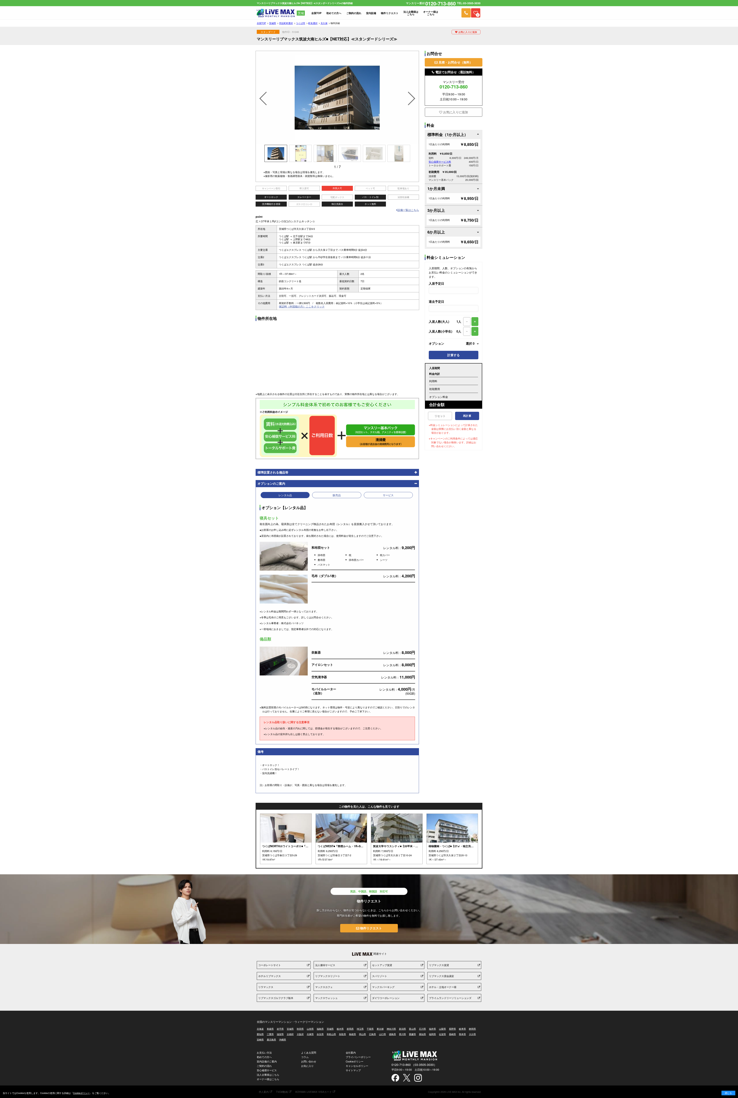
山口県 (382, 1034)
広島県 (372, 1034)
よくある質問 (308, 1052)
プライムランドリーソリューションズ (450, 998)
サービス (388, 495)
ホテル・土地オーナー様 (442, 987)
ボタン (728, 1093)
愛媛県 (412, 1034)
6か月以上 (436, 232)
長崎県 (452, 1034)
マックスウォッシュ (326, 998)
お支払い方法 (264, 1052)
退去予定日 (436, 301)
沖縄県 (282, 1039)
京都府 (290, 1034)
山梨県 (442, 1029)
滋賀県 (280, 1034)
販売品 (337, 495)
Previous (262, 93)
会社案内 (351, 1052)
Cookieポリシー (354, 1061)
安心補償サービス (267, 1070)
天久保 (324, 23)
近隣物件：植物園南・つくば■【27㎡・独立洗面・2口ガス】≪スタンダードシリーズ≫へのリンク (452, 839)
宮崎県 (260, 1039)
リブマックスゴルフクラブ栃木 (275, 998)
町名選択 (312, 23)
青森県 (270, 1029)
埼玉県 (360, 1029)
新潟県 (402, 1029)
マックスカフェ (324, 987)
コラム (305, 1057)
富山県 (412, 1029)
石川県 (422, 1029)
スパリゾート (379, 976)
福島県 (320, 1029)
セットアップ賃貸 (382, 965)
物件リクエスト (371, 928)
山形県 (310, 1029)
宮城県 (290, 1029)
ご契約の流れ (264, 1066)
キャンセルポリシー (357, 1066)
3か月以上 (436, 210)
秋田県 (300, 1029)
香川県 (402, 1034)
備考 (261, 751)
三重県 (270, 1034)
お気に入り (307, 1066)
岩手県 (280, 1029)
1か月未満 (436, 188)
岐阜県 (462, 1029)
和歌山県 (331, 1034)
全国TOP (261, 23)
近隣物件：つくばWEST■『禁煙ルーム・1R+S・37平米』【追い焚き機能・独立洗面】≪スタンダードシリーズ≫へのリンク (341, 839)
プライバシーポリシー (358, 1057)
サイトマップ (353, 1070)
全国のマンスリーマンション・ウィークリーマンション (290, 1022)
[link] (466, 13)
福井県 (432, 1029)
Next (412, 93)
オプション (452, 343)
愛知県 (260, 1034)
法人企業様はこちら (268, 1074)
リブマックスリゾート (327, 976)
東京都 (380, 1029)
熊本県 (462, 1034)
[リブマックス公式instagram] (418, 1078)
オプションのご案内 (271, 483)
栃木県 (340, 1029)
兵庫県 (310, 1034)
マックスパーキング (383, 987)
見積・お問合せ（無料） (456, 62)
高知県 (422, 1034)
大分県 (472, 1034)
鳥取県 (342, 1034)
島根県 (352, 1034)
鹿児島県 (271, 1039)
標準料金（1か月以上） (447, 134)
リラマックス (265, 987)
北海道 (260, 1029)
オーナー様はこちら (268, 1079)
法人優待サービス (325, 965)
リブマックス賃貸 (439, 965)
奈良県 (320, 1034)
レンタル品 (285, 495)
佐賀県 (442, 1034)
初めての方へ (264, 1057)
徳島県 (392, 1034)
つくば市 (300, 23)
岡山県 (362, 1034)
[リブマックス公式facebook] (395, 1078)
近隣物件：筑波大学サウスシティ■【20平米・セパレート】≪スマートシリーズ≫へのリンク (396, 839)
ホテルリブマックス (269, 976)
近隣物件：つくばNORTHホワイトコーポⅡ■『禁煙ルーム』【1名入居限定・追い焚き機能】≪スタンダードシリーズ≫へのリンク (286, 839)
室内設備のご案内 (267, 1061)
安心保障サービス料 (440, 161)
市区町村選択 (286, 23)
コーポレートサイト (269, 965)
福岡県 (432, 1034)
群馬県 (350, 1029)
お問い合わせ (308, 1061)
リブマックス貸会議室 (441, 976)
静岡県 (472, 1029)
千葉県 (370, 1029)
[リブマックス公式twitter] (406, 1078)
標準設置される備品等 (273, 472)
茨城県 (272, 23)
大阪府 (300, 1034)
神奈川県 (391, 1029)
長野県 (452, 1029)
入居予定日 (436, 283)
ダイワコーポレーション (386, 998)
